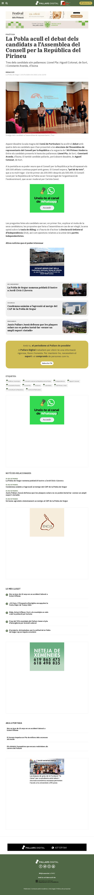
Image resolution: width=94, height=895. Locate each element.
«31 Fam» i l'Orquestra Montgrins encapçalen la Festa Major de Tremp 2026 (28, 604)
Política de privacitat (63, 889)
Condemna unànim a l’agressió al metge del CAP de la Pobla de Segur (32, 307)
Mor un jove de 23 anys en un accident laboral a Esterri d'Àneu (28, 595)
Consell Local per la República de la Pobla (38, 381)
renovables (11, 321)
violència (11, 303)
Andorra (37, 385)
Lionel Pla (27, 385)
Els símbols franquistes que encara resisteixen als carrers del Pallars (27, 747)
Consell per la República (15, 390)
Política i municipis (14, 381)
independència (60, 381)
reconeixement (13, 284)
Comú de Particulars (34, 390)
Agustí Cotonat (74, 381)
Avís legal (52, 889)
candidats (48, 385)
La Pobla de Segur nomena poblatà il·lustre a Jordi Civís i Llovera (34, 481)
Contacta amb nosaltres (39, 889)
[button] (85, 3)
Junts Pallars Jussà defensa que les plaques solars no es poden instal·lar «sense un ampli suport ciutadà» (32, 327)
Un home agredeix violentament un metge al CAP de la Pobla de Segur (37, 501)
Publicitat (27, 889)
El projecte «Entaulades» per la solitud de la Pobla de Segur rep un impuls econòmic (29, 631)
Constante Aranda (14, 385)
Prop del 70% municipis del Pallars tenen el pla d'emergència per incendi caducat (28, 622)
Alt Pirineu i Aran (61, 385)
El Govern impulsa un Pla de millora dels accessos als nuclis (27, 738)
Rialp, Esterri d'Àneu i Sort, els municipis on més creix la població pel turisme (28, 613)
